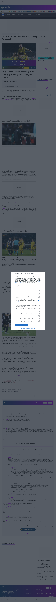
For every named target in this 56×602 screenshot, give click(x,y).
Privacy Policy (33, 328)
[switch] (39, 290)
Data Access (28, 328)
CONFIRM (21, 325)
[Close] (43, 274)
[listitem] (28, 288)
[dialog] (28, 301)
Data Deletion (23, 328)
